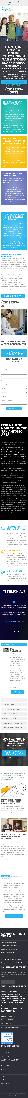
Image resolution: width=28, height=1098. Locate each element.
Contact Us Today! (17, 692)
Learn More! (8, 982)
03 (14, 631)
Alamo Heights (13, 996)
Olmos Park (4, 454)
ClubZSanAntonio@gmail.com (11, 1027)
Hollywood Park (14, 998)
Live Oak (22, 452)
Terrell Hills (16, 456)
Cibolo (8, 449)
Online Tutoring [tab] (8, 878)
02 (9, 631)
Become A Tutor (5, 1066)
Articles (3, 1076)
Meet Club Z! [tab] (6, 876)
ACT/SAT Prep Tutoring (12, 709)
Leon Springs (16, 452)
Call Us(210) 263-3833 (14, 353)
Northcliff (11, 454)
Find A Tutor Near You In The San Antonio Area (14, 430)
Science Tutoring (10, 718)
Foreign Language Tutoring (14, 723)
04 (19, 631)
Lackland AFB (8, 452)
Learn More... (18, 687)
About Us (3, 1069)
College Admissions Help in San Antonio (11, 963)
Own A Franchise (5, 1083)
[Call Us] (10, 2)
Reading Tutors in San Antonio (9, 945)
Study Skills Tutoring (11, 714)
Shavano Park (18, 454)
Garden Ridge (14, 449)
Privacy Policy (16, 1095)
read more (4, 815)
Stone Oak (19, 1002)
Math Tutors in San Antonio (8, 942)
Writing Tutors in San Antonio (9, 949)
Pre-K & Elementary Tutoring (14, 728)
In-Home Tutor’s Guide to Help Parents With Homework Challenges (14, 837)
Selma (10, 456)
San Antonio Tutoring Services (9, 991)
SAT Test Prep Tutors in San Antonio (10, 956)
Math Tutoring (9, 644)
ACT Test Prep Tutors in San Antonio (11, 959)
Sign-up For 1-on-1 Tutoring (14, 82)
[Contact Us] (18, 2)
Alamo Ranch (17, 447)
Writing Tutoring (10, 704)
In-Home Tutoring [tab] (17, 876)
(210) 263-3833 (6, 1023)
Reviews (3, 1072)
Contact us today (11, 775)
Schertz (6, 456)
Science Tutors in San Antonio (9, 952)
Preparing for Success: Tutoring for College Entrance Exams (11, 802)
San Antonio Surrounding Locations (10, 994)
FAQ (2, 1079)
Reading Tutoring (10, 700)
